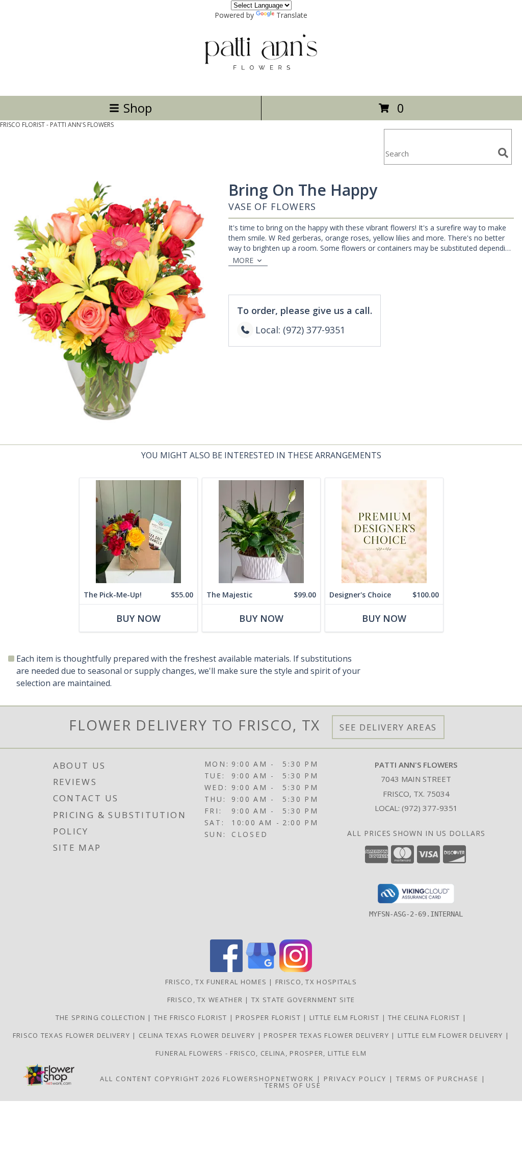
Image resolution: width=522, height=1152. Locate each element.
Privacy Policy (355, 1078)
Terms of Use (293, 1085)
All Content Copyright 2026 (160, 1078)
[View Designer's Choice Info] (384, 532)
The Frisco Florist (191, 1017)
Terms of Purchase (437, 1078)
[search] (503, 153)
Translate (291, 15)
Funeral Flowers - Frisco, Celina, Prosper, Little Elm (261, 1053)
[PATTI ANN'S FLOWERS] (261, 81)
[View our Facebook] (226, 969)
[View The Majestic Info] (261, 532)
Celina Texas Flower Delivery (198, 1035)
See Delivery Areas (388, 727)
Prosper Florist (269, 1017)
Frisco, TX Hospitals (316, 981)
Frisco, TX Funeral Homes (216, 981)
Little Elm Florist (345, 1017)
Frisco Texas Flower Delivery (73, 1035)
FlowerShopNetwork (268, 1078)
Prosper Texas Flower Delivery (327, 1035)
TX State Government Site (303, 999)
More (242, 260)
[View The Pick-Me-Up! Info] (138, 532)
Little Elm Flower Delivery (451, 1035)
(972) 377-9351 (430, 808)
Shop (137, 107)
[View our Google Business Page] (261, 969)
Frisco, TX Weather (205, 999)
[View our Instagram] (295, 969)
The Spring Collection (102, 1017)
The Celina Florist (425, 1017)
